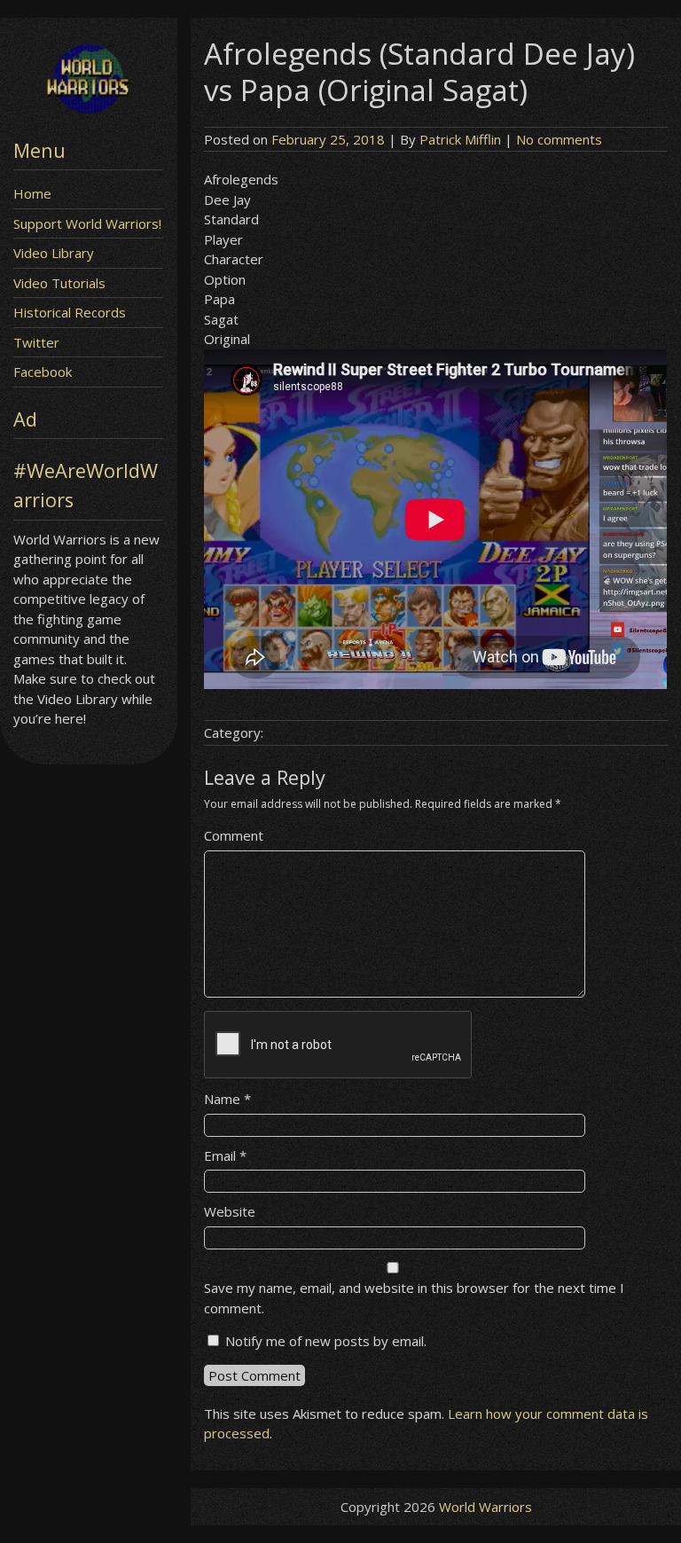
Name (227, 1099)
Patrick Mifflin (460, 139)
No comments (559, 139)
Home (32, 193)
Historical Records (69, 312)
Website (229, 1211)
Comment (233, 835)
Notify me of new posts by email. (326, 1341)
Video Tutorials (59, 283)
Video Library (53, 253)
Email (225, 1155)
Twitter (36, 342)
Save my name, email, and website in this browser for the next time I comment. (414, 1298)
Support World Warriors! (87, 223)
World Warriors (485, 1507)
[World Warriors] (88, 108)
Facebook (42, 371)
